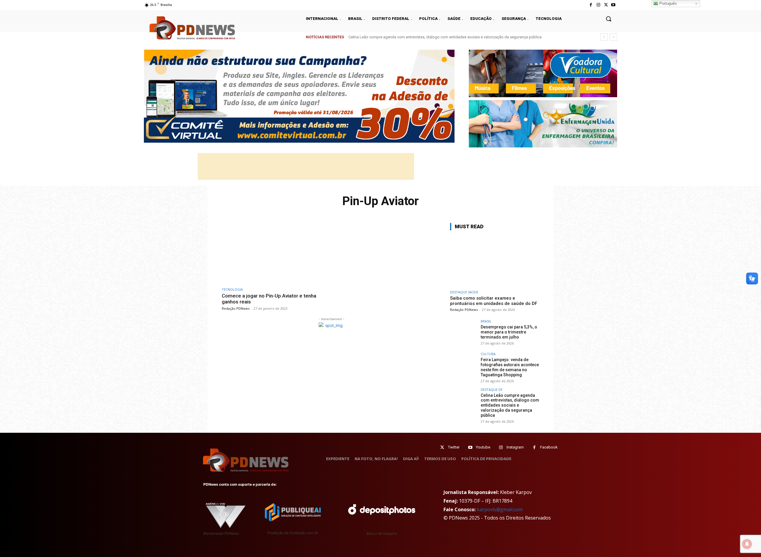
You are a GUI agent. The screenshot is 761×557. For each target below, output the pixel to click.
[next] (613, 37)
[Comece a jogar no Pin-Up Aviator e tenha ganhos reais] (275, 253)
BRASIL (486, 321)
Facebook (549, 447)
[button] (608, 18)
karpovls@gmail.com (500, 509)
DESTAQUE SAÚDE (464, 292)
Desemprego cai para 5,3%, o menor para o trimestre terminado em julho (509, 332)
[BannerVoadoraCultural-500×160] (543, 73)
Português (667, 3)
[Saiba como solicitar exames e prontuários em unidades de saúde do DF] (494, 261)
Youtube (483, 447)
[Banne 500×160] (543, 124)
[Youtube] (613, 5)
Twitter (454, 447)
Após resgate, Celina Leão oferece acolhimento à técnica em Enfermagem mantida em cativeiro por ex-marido (443, 37)
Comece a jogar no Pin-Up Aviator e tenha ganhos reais (269, 299)
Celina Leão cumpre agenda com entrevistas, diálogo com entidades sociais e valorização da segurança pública (510, 405)
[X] (606, 5)
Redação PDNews (235, 308)
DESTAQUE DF (492, 389)
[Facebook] (591, 5)
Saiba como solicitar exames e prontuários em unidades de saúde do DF (493, 300)
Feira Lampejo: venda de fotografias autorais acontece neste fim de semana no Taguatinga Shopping (510, 367)
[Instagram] (598, 5)
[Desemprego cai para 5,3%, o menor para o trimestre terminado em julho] (463, 333)
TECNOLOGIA (232, 289)
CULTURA (488, 353)
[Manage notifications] (747, 544)
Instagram (515, 447)
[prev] (604, 37)
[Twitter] (442, 447)
